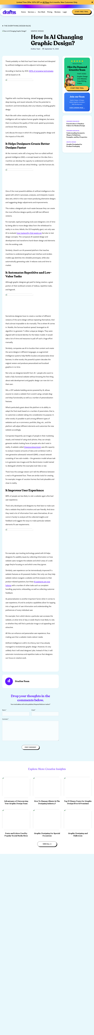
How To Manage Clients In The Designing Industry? (47, 802)
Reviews (58, 12)
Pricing (49, 12)
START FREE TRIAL (81, 12)
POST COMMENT (30, 747)
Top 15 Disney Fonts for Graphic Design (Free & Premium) (78, 802)
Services (31, 12)
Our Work (41, 12)
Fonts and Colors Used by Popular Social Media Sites (16, 834)
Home (23, 12)
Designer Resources (72, 121)
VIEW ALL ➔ (47, 844)
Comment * (5, 719)
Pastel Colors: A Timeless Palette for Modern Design (75, 125)
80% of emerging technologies (41, 71)
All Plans (46, 2)
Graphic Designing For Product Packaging (74, 145)
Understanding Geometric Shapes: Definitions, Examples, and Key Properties (76, 135)
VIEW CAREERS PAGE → (77, 108)
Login (65, 12)
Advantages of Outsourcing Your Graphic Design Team (16, 802)
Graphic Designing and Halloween (78, 834)
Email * (33, 710)
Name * (4, 710)
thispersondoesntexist (32, 447)
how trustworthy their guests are (29, 233)
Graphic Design (37, 31)
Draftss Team (35, 49)
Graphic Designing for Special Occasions (47, 834)
